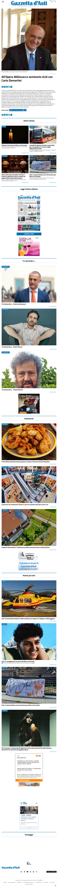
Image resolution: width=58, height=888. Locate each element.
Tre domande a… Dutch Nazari (12, 347)
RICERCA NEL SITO (52, 1)
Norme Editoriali (39, 882)
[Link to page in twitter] (5, 87)
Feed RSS (5, 882)
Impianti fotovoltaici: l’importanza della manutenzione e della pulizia (26, 547)
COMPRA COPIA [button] (29, 234)
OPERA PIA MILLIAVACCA (16, 110)
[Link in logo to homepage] (10, 867)
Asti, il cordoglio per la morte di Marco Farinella (18, 661)
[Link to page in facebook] (3, 87)
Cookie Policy (52, 882)
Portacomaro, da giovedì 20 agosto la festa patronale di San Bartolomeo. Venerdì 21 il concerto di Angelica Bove (27, 749)
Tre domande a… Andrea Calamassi (14, 304)
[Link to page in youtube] (27, 871)
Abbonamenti (19, 882)
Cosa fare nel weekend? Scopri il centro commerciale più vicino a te (25, 504)
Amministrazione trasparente (28, 882)
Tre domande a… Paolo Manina (12, 390)
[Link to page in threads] (11, 87)
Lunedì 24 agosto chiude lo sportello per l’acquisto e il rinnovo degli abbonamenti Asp (42, 146)
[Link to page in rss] (30, 871)
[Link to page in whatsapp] (9, 87)
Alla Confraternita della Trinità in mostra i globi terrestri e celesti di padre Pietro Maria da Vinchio (13, 176)
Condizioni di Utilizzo (29, 884)
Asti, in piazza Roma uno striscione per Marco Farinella (42, 175)
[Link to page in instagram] (21, 871)
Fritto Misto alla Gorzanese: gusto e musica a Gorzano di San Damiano (26, 462)
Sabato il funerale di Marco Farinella (14, 145)
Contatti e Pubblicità (12, 882)
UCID (25, 110)
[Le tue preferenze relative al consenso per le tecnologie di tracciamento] (55, 885)
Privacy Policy (45, 882)
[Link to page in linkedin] (7, 87)
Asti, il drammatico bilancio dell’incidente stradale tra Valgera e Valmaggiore (28, 618)
